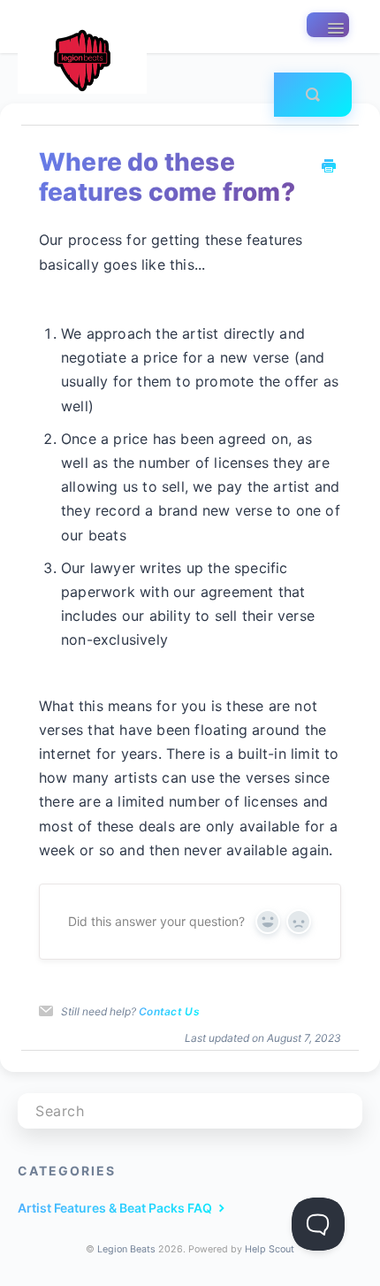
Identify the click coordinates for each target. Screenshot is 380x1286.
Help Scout (269, 1249)
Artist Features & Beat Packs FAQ (116, 1207)
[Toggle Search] (313, 95)
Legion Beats (126, 1249)
